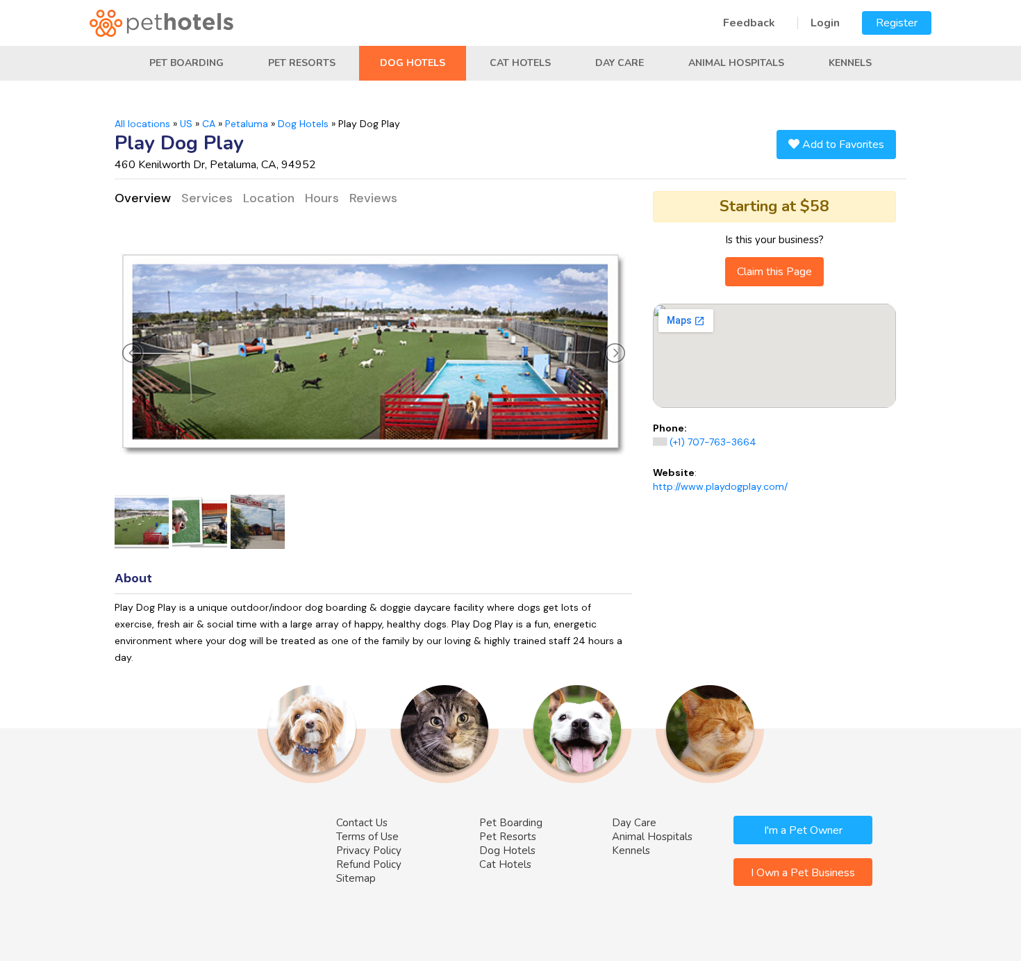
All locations (142, 123)
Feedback (749, 23)
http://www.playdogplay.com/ (720, 486)
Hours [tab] (322, 198)
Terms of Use (367, 837)
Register (897, 23)
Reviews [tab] (373, 198)
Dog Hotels (412, 62)
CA (208, 123)
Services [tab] (207, 198)
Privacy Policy (368, 850)
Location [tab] (268, 198)
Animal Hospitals (736, 62)
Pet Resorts (301, 62)
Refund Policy (368, 864)
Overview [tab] (143, 198)
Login (825, 23)
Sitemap (356, 878)
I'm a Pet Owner (803, 830)
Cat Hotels (520, 62)
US (186, 123)
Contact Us (362, 823)
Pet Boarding (186, 62)
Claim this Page (774, 271)
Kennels (850, 62)
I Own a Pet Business (803, 872)
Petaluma (246, 123)
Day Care (619, 62)
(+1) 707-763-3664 (713, 442)
